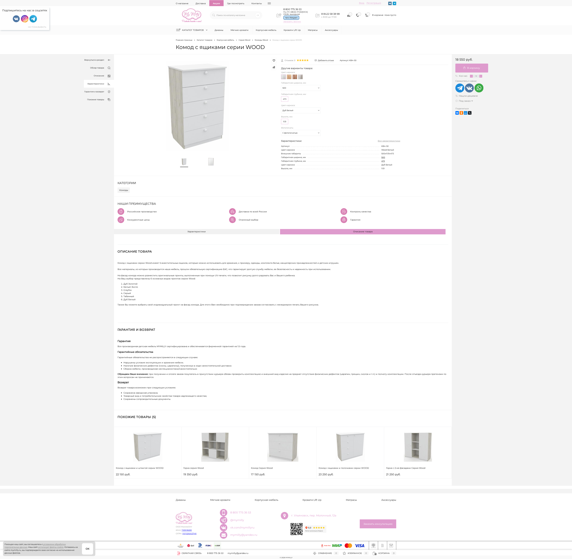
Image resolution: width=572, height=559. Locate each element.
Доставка (201, 3)
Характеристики (95, 83)
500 (383, 157)
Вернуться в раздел (94, 60)
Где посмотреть (235, 3)
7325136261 (187, 530)
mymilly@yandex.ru (243, 535)
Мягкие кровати (239, 30)
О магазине (182, 3)
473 (284, 99)
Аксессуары (331, 30)
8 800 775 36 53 (292, 9)
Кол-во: (463, 75)
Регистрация (374, 3)
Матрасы (313, 30)
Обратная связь (191, 553)
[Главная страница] (191, 15)
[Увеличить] (198, 106)
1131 (284, 121)
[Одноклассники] (461, 113)
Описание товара (363, 231)
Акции (216, 3)
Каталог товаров (193, 30)
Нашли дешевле (468, 95)
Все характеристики (389, 141)
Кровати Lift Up (292, 30)
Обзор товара (97, 68)
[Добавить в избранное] (274, 60)
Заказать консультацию (378, 524)
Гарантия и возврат (94, 91)
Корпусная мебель (266, 30)
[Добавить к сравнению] (274, 67)
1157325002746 (189, 533)
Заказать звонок (292, 21)
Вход (361, 3)
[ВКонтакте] (457, 113)
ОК (87, 548)
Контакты (256, 3)
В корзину (473, 68)
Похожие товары (95, 99)
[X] (469, 113)
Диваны (219, 30)
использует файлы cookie (50, 547)
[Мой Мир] (465, 113)
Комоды (123, 190)
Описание (99, 75)
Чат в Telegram (291, 18)
